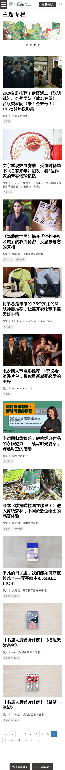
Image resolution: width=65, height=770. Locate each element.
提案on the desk (11, 596)
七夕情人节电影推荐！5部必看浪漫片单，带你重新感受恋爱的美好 (32, 376)
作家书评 (18, 528)
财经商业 (20, 259)
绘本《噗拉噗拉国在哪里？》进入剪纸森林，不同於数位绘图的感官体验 (32, 510)
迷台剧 (6, 121)
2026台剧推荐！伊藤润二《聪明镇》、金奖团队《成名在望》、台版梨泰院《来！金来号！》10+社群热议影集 (32, 101)
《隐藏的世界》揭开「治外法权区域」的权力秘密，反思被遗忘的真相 (32, 241)
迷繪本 (6, 528)
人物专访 (7, 461)
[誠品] (20, 4)
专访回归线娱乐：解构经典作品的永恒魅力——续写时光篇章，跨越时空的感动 (32, 443)
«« (6, 733)
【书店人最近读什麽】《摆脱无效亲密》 (32, 643)
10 (11, 739)
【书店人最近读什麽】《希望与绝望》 (32, 705)
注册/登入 (48, 4)
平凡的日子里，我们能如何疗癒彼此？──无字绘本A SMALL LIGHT (32, 578)
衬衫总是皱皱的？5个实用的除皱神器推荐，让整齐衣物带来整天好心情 (32, 308)
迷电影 (6, 394)
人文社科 (7, 192)
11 (19, 739)
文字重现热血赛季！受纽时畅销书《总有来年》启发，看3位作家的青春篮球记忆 (32, 170)
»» (38, 739)
